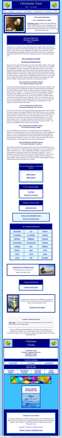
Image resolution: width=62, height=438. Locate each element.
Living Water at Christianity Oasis (23, 267)
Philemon (45, 246)
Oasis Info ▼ (48, 11)
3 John (17, 257)
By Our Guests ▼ (39, 11)
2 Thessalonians (31, 242)
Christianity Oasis (32, 23)
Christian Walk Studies (31, 287)
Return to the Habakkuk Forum (31, 215)
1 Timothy (45, 242)
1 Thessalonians (17, 242)
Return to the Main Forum (31, 219)
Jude (31, 257)
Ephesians (17, 239)
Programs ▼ (11, 11)
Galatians (45, 235)
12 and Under (13, 363)
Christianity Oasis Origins (37, 307)
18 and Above (49, 363)
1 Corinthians (17, 235)
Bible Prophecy (31, 174)
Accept (48, 436)
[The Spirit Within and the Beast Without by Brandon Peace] (13, 303)
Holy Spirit (12, 322)
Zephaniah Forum (30, 208)
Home (4, 11)
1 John (31, 254)
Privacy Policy (14, 436)
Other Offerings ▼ (28, 11)
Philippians (31, 239)
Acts (31, 231)
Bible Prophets (31, 177)
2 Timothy (17, 246)
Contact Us (56, 11)
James (31, 250)
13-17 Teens (31, 363)
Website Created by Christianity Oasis (31, 430)
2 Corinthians (31, 235)
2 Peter (17, 254)
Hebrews (17, 250)
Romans (44, 231)
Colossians (45, 239)
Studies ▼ (19, 11)
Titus (31, 246)
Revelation (45, 257)
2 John (45, 254)
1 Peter (45, 250)
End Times (31, 192)
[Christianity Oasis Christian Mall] (31, 380)
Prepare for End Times (31, 195)
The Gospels (17, 231)
